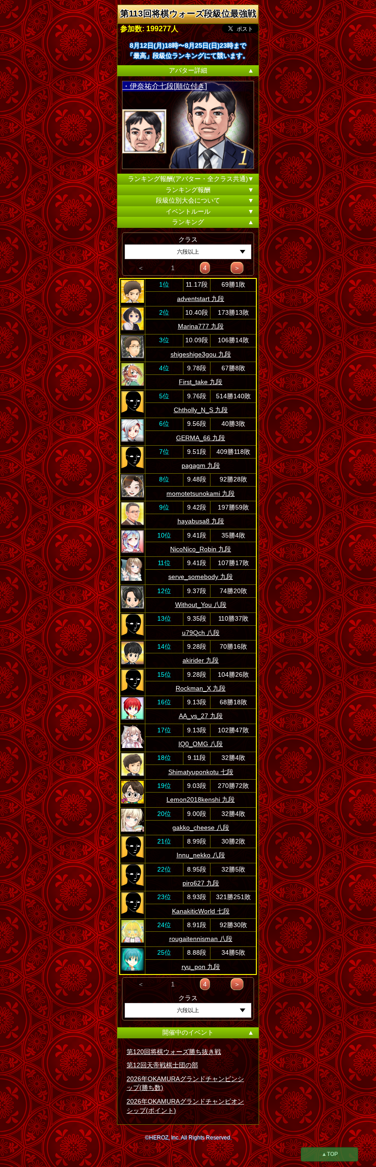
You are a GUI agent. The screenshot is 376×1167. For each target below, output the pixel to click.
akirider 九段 (200, 660)
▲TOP (329, 1154)
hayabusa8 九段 (200, 521)
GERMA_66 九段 (200, 438)
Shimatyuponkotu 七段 (200, 772)
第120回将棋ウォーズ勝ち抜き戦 (174, 1051)
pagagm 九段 (201, 465)
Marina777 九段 (201, 326)
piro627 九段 (200, 883)
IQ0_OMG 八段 (200, 744)
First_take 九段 (200, 381)
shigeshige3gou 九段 (201, 354)
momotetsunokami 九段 (200, 493)
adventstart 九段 (200, 298)
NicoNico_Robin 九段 (200, 549)
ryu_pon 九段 (201, 966)
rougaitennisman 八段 (200, 938)
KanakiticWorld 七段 (201, 911)
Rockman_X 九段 (201, 688)
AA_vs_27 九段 (201, 715)
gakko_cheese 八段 (200, 827)
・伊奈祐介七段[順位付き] (164, 86)
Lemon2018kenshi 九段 (200, 799)
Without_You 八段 (201, 604)
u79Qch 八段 (201, 632)
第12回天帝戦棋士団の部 (162, 1065)
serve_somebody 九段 (200, 576)
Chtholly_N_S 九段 (201, 410)
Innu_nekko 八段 (201, 855)
